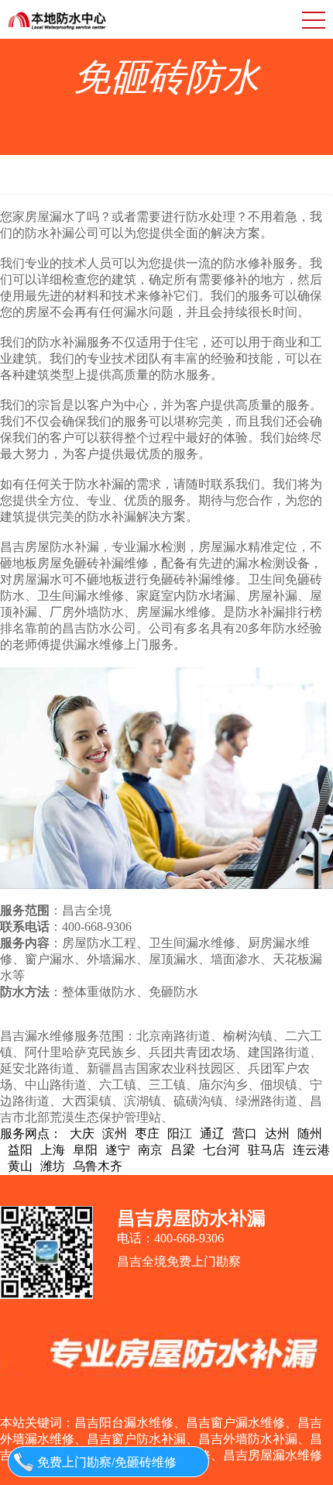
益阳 (20, 1149)
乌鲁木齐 (97, 1166)
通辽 (212, 1133)
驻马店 (266, 1149)
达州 (277, 1133)
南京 (150, 1149)
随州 (309, 1133)
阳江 (179, 1133)
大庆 (82, 1133)
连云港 (311, 1149)
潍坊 (52, 1166)
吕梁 (182, 1149)
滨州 (114, 1133)
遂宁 (117, 1149)
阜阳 (85, 1149)
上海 (52, 1149)
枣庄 (147, 1133)
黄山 (20, 1166)
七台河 (221, 1149)
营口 (244, 1133)
